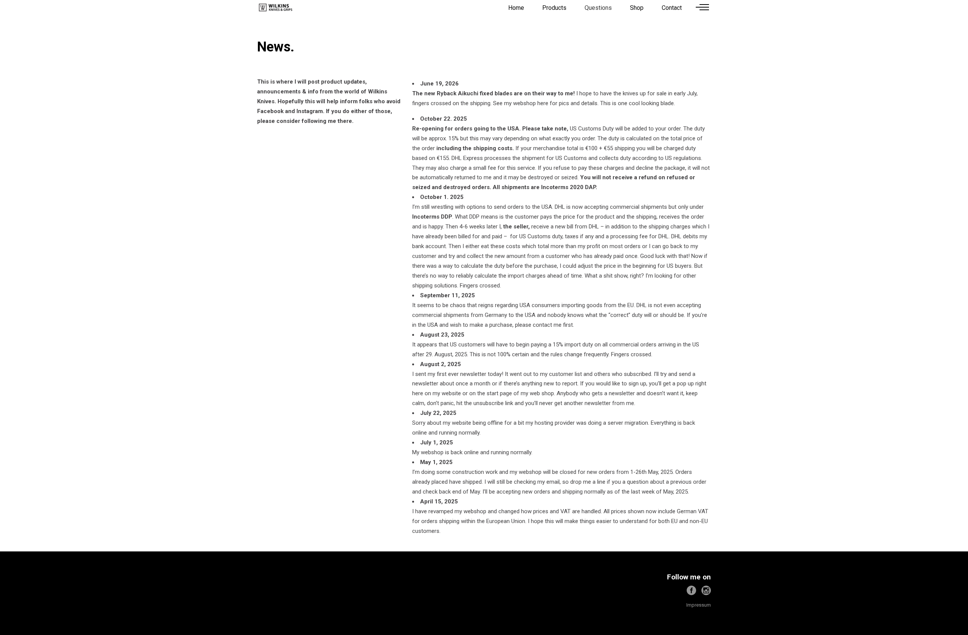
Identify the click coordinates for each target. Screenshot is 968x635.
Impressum (698, 605)
